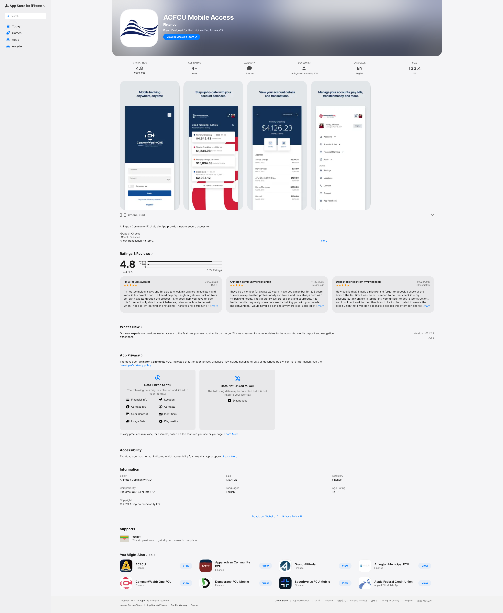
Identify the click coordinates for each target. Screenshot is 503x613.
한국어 (374, 601)
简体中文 (341, 601)
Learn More (231, 434)
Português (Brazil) (390, 601)
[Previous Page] (116, 294)
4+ (333, 491)
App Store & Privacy (157, 605)
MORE (215, 305)
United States (281, 601)
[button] (25, 26)
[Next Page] (438, 294)
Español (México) (301, 601)
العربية (317, 601)
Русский (328, 601)
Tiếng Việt (408, 601)
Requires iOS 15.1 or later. (135, 491)
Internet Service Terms (131, 605)
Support (195, 605)
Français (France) (358, 601)
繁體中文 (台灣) (424, 601)
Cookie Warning (179, 605)
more (324, 240)
